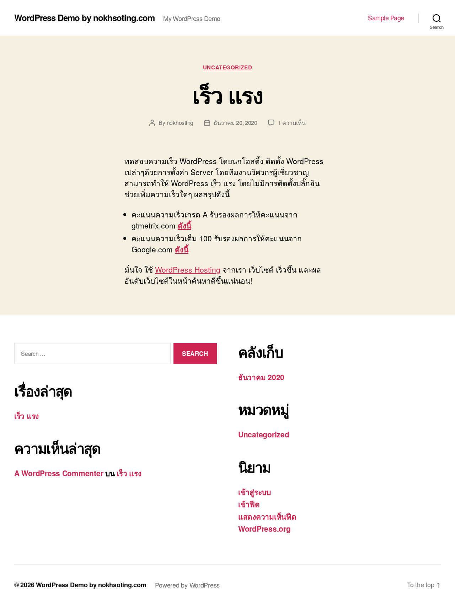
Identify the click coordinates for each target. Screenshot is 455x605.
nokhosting (180, 123)
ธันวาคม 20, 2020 (235, 123)
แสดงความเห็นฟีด (267, 516)
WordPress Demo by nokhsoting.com (84, 17)
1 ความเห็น (292, 123)
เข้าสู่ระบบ (254, 491)
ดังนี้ (184, 225)
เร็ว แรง (227, 94)
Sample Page (386, 18)
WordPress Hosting (187, 269)
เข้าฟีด (249, 504)
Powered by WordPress (187, 584)
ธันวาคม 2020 (261, 377)
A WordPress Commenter (58, 473)
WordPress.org (264, 528)
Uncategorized (227, 67)
